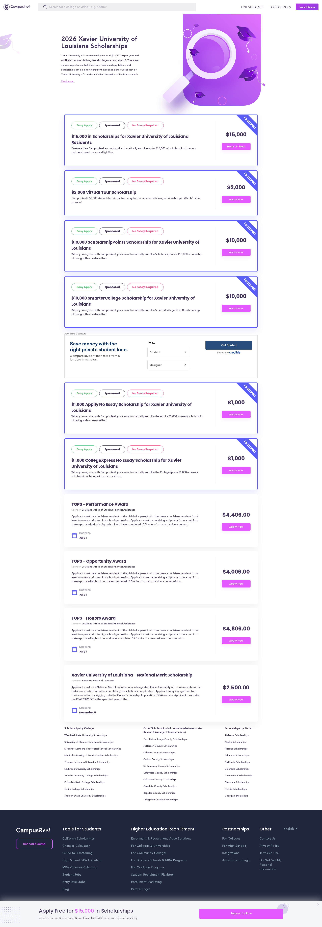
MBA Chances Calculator (80, 867)
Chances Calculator (76, 845)
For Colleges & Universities (150, 845)
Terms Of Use (269, 853)
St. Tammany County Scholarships (161, 766)
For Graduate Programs (148, 867)
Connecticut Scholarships (239, 776)
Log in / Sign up (307, 7)
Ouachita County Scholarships (160, 786)
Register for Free (241, 913)
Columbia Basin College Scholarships (84, 782)
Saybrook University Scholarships (82, 769)
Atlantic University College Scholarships (86, 776)
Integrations (230, 853)
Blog (65, 889)
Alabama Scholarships (237, 735)
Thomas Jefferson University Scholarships (87, 762)
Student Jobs (71, 874)
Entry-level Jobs (73, 882)
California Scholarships (237, 762)
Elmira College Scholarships (79, 789)
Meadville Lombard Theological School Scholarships (92, 749)
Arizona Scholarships (236, 749)
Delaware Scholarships (237, 782)
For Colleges (231, 838)
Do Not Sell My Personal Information (270, 865)
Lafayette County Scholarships (160, 773)
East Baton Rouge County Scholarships (165, 739)
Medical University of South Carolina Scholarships (91, 756)
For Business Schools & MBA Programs (159, 860)
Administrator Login (236, 860)
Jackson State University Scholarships (85, 796)
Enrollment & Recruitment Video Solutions (161, 838)
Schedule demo (34, 844)
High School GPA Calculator (82, 860)
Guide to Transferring (77, 853)
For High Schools (234, 845)
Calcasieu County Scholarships (160, 780)
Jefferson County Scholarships (160, 746)
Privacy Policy (269, 845)
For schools (280, 7)
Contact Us (268, 838)
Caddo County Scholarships (158, 759)
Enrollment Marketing (146, 882)
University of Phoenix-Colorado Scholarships (88, 742)
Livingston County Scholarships (160, 800)
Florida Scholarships (236, 789)
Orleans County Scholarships (159, 753)
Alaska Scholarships (235, 742)
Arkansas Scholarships (237, 756)
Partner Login (140, 889)
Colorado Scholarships (237, 769)
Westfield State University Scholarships (85, 735)
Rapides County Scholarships (159, 793)
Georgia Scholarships (236, 796)
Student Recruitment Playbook (153, 874)
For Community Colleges (149, 853)
